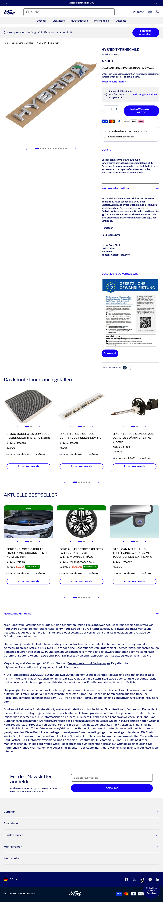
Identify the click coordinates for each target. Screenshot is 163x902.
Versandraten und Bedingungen (89, 663)
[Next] (39, 426)
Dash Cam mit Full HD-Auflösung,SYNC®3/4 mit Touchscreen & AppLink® (132, 553)
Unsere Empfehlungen (23, 43)
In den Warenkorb (28, 466)
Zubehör (41, 20)
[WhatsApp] (130, 367)
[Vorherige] (6, 2)
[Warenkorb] (157, 11)
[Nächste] (156, 2)
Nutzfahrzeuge (79, 20)
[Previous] (18, 426)
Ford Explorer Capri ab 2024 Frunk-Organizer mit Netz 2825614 (27, 553)
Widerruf (138, 11)
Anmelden (112, 788)
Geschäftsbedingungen (34, 667)
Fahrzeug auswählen (145, 32)
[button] (151, 890)
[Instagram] (142, 879)
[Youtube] (150, 879)
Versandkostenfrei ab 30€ (81, 3)
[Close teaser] (142, 881)
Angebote (120, 20)
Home (7, 43)
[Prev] (64, 482)
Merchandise (101, 20)
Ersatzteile (59, 20)
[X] (134, 879)
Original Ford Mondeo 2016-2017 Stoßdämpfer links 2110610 (134, 438)
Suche (35, 12)
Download (110, 353)
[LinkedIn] (157, 879)
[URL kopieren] (126, 367)
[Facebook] (126, 879)
